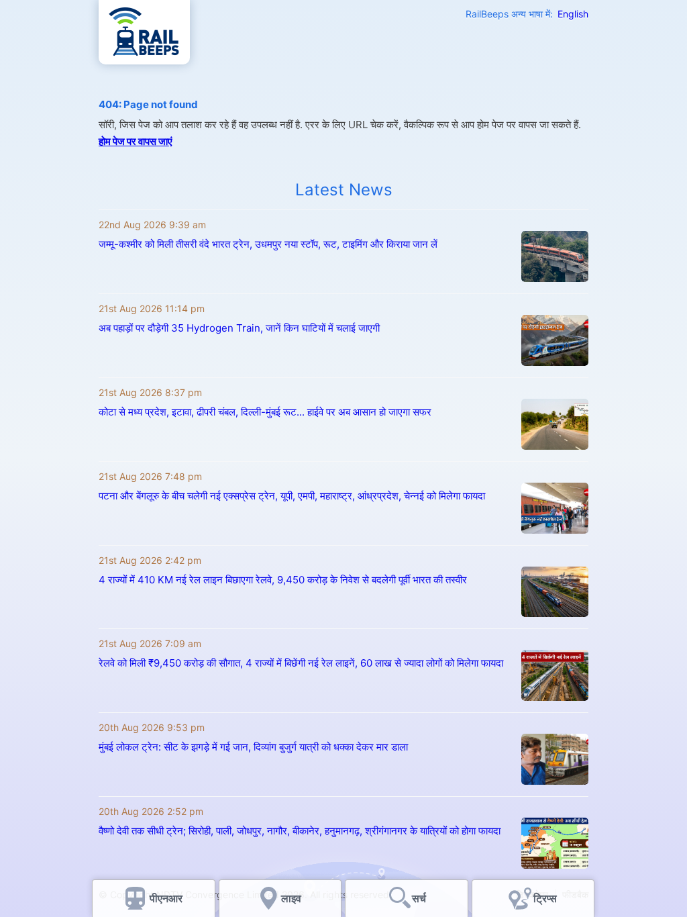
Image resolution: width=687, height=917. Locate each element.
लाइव (292, 898)
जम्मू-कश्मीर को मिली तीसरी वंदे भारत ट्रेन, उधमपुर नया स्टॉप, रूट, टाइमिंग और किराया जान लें (268, 244)
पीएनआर (166, 898)
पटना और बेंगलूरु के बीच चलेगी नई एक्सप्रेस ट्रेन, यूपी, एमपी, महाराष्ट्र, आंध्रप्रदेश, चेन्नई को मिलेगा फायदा (292, 495)
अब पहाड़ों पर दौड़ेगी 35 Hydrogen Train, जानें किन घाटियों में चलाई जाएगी (239, 328)
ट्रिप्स (545, 898)
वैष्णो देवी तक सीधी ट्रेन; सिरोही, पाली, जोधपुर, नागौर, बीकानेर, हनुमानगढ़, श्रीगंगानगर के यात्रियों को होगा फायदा (299, 830)
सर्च (419, 898)
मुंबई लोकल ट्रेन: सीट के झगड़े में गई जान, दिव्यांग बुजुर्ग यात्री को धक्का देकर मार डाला (253, 746)
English (573, 13)
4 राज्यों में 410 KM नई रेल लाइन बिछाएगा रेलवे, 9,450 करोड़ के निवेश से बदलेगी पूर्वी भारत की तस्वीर (283, 579)
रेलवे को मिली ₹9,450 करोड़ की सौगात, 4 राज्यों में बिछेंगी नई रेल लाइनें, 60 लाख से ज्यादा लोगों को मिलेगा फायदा (301, 663)
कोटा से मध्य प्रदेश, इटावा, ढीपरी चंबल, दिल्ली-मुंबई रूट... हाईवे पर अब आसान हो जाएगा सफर (265, 411)
